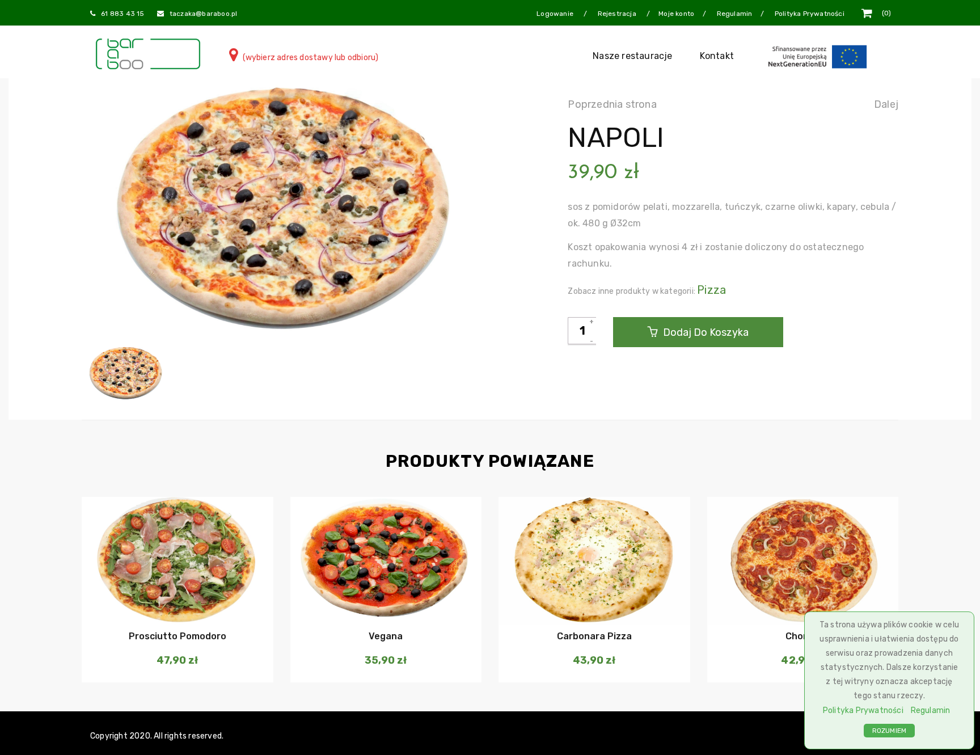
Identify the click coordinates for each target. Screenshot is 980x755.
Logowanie (556, 14)
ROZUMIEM (889, 731)
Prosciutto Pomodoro (177, 636)
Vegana (386, 636)
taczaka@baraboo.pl (204, 14)
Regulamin (931, 710)
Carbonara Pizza (594, 636)
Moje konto (676, 14)
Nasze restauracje (632, 55)
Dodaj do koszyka (705, 332)
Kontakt (717, 55)
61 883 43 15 (122, 14)
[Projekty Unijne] (819, 55)
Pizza (711, 290)
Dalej (886, 104)
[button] (176, 602)
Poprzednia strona (612, 104)
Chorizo (802, 636)
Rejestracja (618, 14)
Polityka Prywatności (863, 710)
